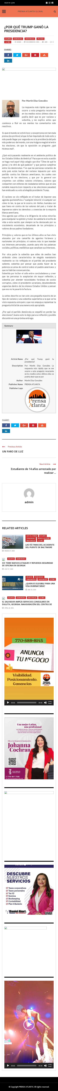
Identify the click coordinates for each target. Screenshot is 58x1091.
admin (19, 42)
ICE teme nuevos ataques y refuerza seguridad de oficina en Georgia (27, 564)
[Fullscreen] (50, 702)
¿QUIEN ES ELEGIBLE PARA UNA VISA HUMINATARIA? (40, 584)
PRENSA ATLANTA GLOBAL (30, 11)
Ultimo (7, 42)
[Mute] (45, 702)
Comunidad (18, 39)
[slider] (26, 702)
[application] (29, 661)
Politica (40, 39)
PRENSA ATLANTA (26, 1087)
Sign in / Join (9, 3)
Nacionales (30, 39)
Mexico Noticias (43, 538)
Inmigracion (31, 579)
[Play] (8, 702)
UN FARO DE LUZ (12, 451)
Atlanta (8, 39)
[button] (29, 661)
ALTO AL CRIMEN (32, 536)
